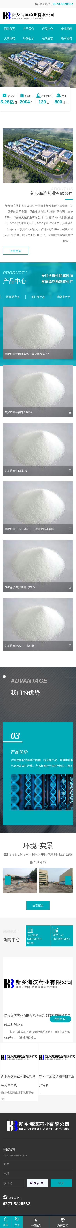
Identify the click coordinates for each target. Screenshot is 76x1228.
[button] (35, 78)
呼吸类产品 (63, 296)
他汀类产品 (38, 296)
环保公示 (28, 38)
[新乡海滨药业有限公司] (28, 15)
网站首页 (9, 28)
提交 (61, 1183)
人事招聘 (9, 38)
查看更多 (15, 251)
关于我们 (28, 28)
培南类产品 (13, 296)
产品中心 (47, 28)
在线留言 (47, 38)
